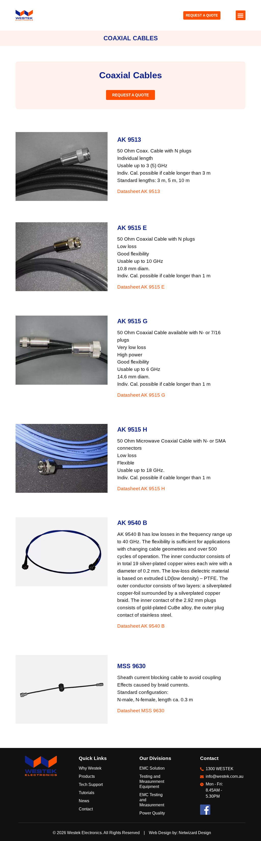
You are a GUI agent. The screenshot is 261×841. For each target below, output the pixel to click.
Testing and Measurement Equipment (151, 781)
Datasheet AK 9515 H (141, 488)
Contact (86, 809)
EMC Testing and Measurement (151, 800)
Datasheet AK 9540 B (141, 626)
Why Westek (90, 768)
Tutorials (86, 793)
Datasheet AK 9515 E (141, 287)
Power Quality (152, 813)
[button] (240, 15)
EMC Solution (152, 768)
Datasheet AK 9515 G (141, 395)
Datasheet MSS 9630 (140, 710)
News (84, 801)
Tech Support (91, 784)
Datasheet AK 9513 (138, 191)
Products (87, 776)
